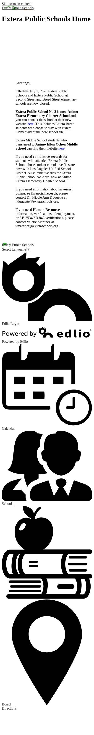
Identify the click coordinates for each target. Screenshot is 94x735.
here (30, 124)
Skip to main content (16, 4)
